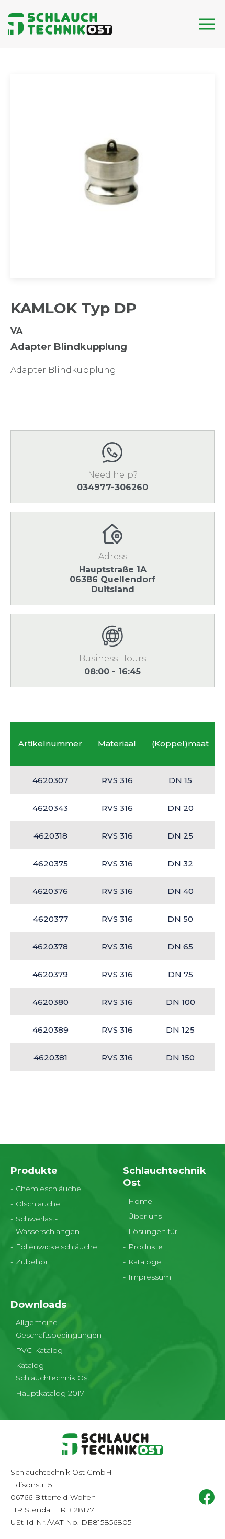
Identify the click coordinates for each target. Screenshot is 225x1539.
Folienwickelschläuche (56, 1246)
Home (140, 1201)
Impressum (149, 1277)
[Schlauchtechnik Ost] (60, 24)
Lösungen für (152, 1231)
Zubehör (32, 1261)
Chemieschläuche (48, 1188)
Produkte (145, 1246)
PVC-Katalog (39, 1350)
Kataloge (144, 1261)
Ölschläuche (38, 1203)
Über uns (145, 1216)
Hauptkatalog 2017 (50, 1393)
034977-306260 (112, 487)
